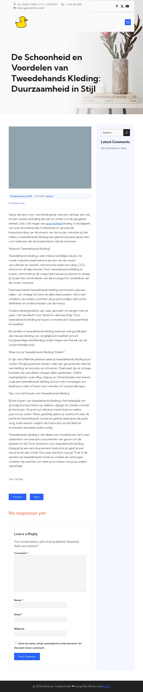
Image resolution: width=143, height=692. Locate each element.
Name (18, 600)
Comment (21, 553)
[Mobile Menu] (128, 22)
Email (18, 614)
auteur (49, 196)
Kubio (106, 686)
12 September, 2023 (21, 196)
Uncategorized (16, 203)
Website (19, 628)
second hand (54, 223)
